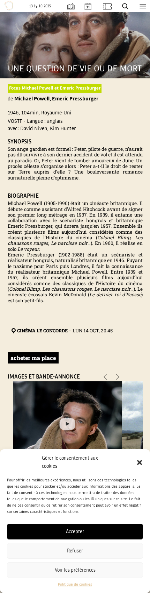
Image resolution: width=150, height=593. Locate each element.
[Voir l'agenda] (87, 6)
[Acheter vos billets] (107, 6)
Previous (105, 377)
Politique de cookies (75, 585)
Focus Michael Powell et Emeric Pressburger (54, 88)
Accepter (75, 531)
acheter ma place (33, 357)
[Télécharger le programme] (71, 6)
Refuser (75, 550)
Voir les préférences (75, 570)
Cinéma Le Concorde (42, 330)
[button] (139, 462)
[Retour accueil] (9, 6)
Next (117, 377)
